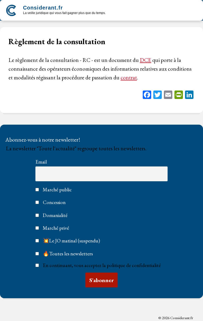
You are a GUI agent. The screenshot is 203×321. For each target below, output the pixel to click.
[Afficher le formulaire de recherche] (114, 11)
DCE (145, 60)
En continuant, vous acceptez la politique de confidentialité (102, 265)
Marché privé (55, 228)
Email (41, 162)
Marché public (57, 189)
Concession (54, 202)
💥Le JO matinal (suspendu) (71, 240)
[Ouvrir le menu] (193, 10)
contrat (129, 77)
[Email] (168, 95)
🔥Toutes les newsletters (67, 253)
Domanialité (54, 215)
